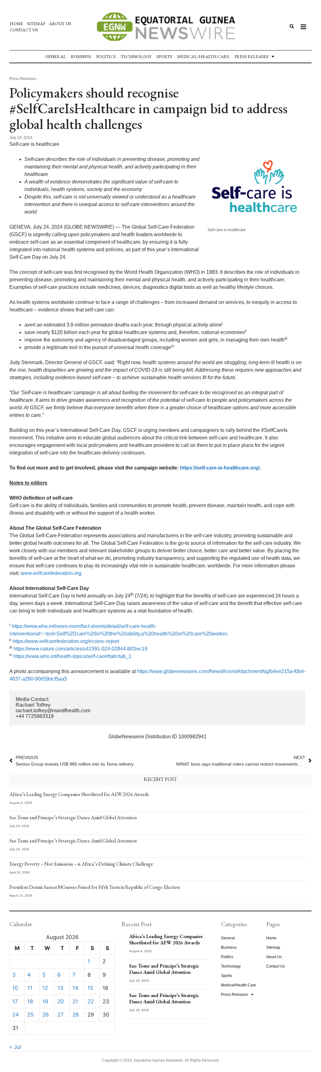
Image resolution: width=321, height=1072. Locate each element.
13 (60, 988)
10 (15, 988)
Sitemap (36, 23)
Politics (106, 56)
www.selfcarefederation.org (51, 573)
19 (45, 1001)
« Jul (15, 1047)
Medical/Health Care (203, 56)
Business (81, 56)
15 (90, 988)
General (55, 56)
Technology (136, 56)
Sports (164, 56)
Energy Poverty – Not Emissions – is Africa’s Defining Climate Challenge (81, 864)
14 (75, 988)
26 (45, 1014)
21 (75, 1001)
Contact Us (24, 30)
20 (60, 1001)
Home (16, 23)
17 (15, 1001)
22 (90, 1001)
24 (15, 1014)
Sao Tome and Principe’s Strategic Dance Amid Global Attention (73, 817)
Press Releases (251, 56)
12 (45, 988)
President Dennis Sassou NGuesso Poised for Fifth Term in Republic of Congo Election (94, 887)
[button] (292, 27)
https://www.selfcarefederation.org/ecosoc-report (66, 641)
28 (75, 1014)
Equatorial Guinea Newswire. (159, 1060)
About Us (60, 23)
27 (60, 1014)
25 (30, 1014)
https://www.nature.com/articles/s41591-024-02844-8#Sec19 (80, 648)
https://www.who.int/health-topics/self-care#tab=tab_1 (72, 656)
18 (30, 1001)
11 (29, 988)
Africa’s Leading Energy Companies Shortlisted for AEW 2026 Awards (79, 794)
